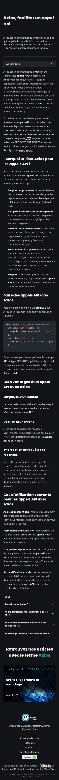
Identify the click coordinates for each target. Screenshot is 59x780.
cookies (7, 584)
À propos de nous (29, 738)
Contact (29, 747)
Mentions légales (29, 752)
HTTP (33, 79)
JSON (10, 278)
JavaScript (38, 71)
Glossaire (29, 742)
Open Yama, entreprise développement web (28, 774)
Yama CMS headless (31, 776)
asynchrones (26, 150)
